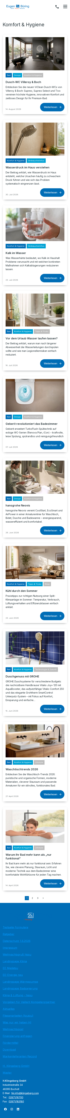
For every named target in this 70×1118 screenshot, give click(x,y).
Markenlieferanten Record (20, 1056)
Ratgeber (8, 934)
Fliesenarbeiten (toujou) (18, 1015)
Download (9, 1049)
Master (7, 1072)
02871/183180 (16, 1101)
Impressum (10, 947)
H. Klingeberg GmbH (16, 1066)
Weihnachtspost (13, 1029)
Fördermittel (10, 1042)
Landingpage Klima (15, 961)
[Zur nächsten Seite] (43, 898)
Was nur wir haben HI (17, 1022)
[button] (65, 7)
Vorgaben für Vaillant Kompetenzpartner (29, 1002)
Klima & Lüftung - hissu (17, 995)
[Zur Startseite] (20, 7)
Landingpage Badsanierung (20, 988)
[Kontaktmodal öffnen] (57, 7)
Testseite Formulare (15, 927)
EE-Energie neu (13, 975)
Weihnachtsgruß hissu (17, 954)
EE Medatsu (10, 968)
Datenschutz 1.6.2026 (16, 941)
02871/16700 (16, 1097)
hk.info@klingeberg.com (25, 1093)
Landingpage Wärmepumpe (20, 981)
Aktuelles (9, 1009)
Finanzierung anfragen (17, 1036)
